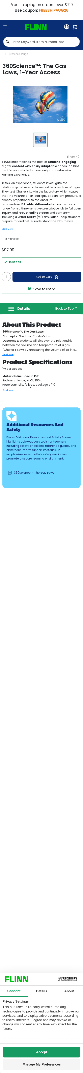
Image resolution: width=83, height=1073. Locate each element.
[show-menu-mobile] (5, 27)
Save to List (42, 289)
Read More (7, 228)
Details (23, 308)
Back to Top (64, 308)
